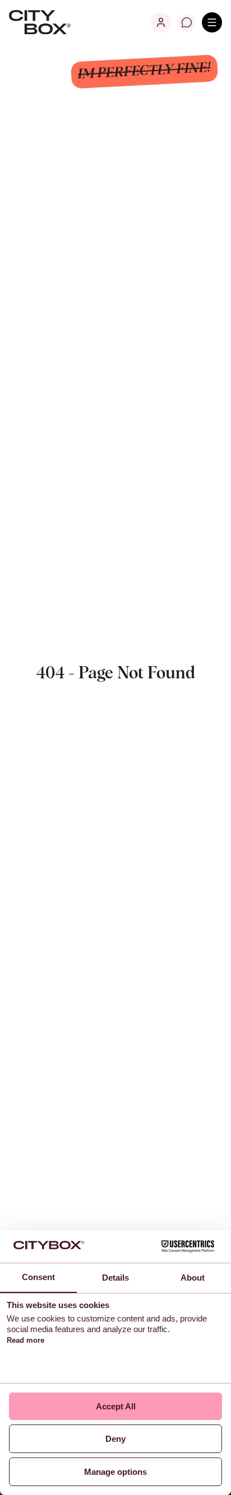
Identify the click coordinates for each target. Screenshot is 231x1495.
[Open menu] (212, 22)
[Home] (40, 22)
